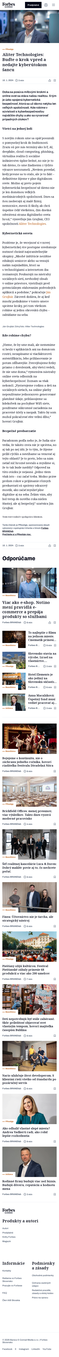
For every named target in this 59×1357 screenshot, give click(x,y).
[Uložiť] (55, 80)
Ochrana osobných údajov (41, 1284)
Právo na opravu (40, 1297)
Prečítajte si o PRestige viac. (16, 534)
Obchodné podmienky (43, 1275)
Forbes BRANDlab (11, 622)
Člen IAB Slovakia (11, 1300)
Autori (5, 1228)
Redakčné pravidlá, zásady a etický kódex (42, 1292)
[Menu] (53, 5)
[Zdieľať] (50, 80)
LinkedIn (35, 1349)
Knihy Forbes (8, 1237)
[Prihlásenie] (46, 5)
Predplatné (33, 5)
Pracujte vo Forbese (12, 1285)
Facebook (7, 1349)
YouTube (46, 1349)
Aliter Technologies (32, 224)
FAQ (4, 1293)
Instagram (24, 1349)
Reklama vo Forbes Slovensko (12, 1280)
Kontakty (6, 1271)
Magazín (6, 1241)
